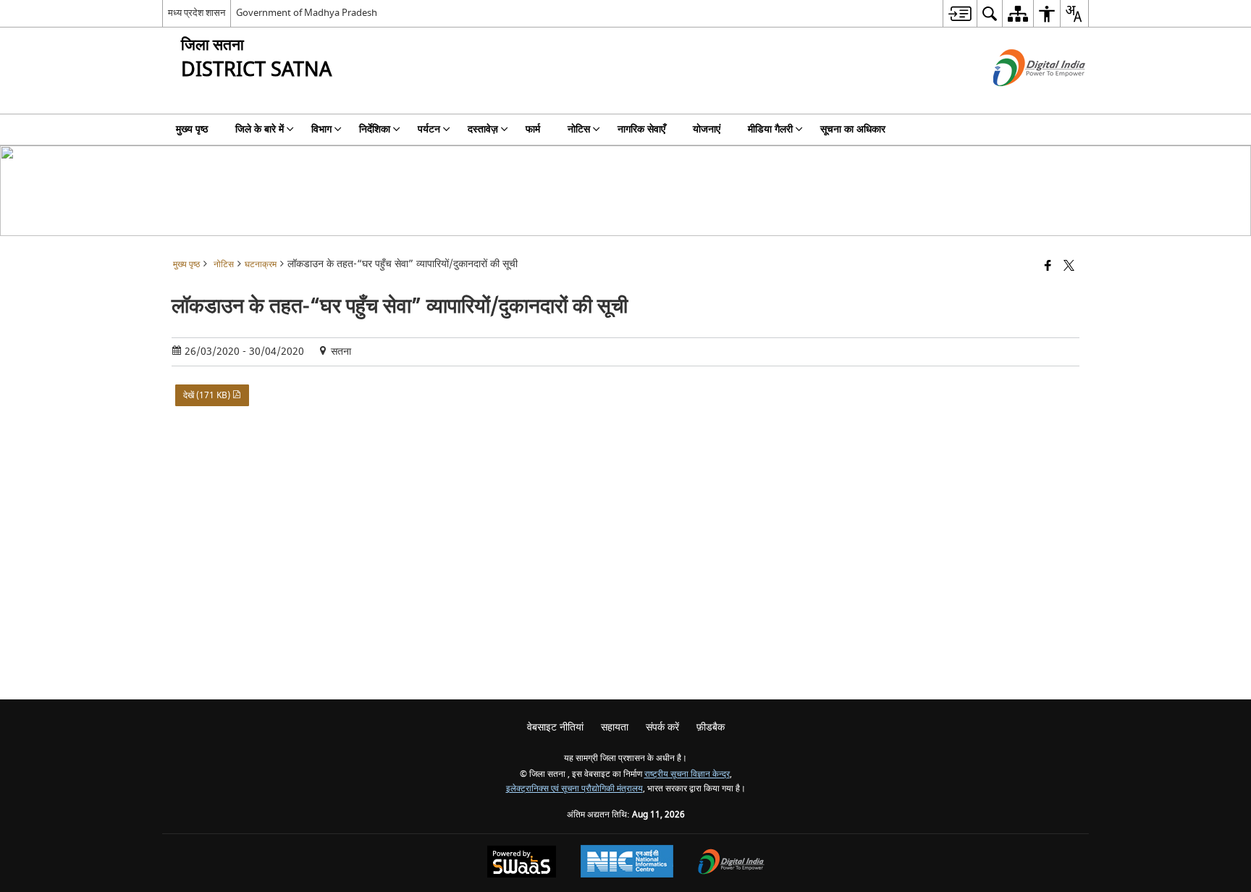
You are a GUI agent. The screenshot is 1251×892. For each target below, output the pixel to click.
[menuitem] (960, 13)
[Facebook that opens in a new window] (1048, 267)
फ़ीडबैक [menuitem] (710, 727)
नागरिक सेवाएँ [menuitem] (641, 129)
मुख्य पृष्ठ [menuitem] (192, 129)
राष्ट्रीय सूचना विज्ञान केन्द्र (687, 774)
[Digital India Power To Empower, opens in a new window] (731, 863)
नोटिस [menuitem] (579, 129)
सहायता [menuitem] (614, 727)
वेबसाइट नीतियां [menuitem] (555, 727)
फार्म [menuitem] (533, 129)
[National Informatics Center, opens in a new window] (627, 863)
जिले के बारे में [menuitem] (259, 129)
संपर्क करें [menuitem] (662, 727)
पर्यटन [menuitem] (429, 129)
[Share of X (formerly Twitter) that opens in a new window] (1069, 267)
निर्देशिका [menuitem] (374, 129)
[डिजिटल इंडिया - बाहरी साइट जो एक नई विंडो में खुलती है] (1021, 98)
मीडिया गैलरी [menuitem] (770, 129)
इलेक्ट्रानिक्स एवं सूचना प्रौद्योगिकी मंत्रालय (574, 789)
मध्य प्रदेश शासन (196, 13)
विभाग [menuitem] (321, 129)
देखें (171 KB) (207, 395)
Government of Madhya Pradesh (306, 13)
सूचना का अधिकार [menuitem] (852, 129)
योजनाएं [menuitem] (706, 129)
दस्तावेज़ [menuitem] (483, 129)
